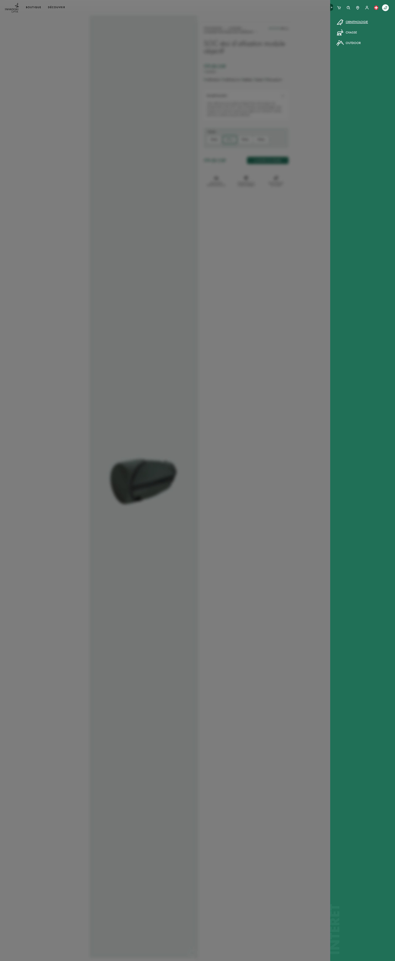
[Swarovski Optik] (12, 8)
